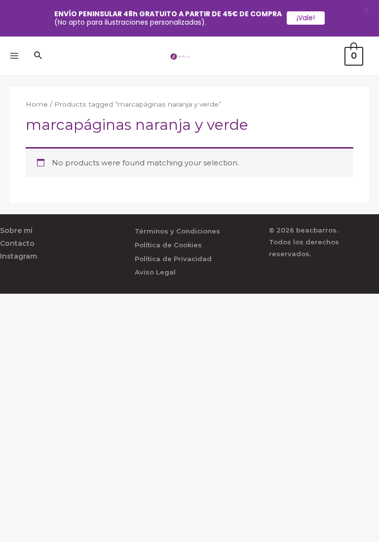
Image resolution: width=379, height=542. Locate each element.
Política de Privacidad (173, 259)
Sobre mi (16, 230)
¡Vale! (306, 18)
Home (37, 104)
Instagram (18, 256)
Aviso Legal (155, 272)
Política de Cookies (168, 245)
